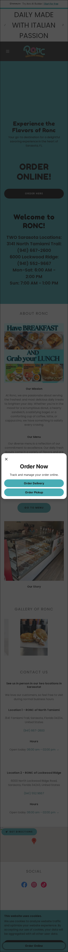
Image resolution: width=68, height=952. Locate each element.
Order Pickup (34, 492)
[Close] (6, 459)
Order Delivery (34, 483)
